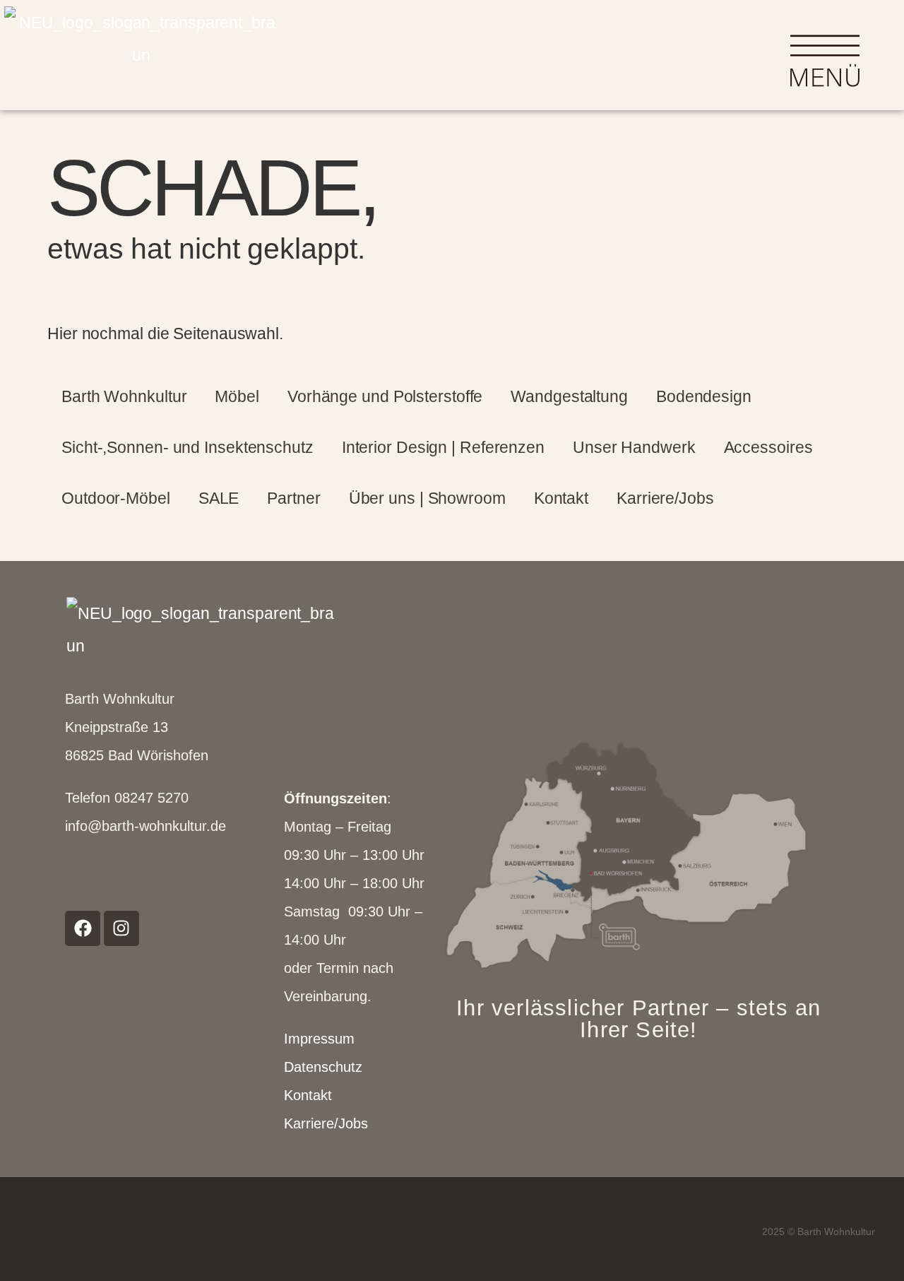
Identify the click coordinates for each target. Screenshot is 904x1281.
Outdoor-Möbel (115, 498)
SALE (218, 498)
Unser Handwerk (634, 447)
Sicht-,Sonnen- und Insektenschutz (187, 447)
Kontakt (561, 498)
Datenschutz (323, 1067)
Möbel (237, 396)
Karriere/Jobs (665, 498)
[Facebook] (82, 928)
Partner (293, 498)
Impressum (319, 1038)
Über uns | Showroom (427, 498)
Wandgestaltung (569, 396)
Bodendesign (703, 396)
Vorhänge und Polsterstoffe (384, 396)
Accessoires (768, 447)
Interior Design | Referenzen (443, 447)
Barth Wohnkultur (123, 396)
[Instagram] (121, 928)
